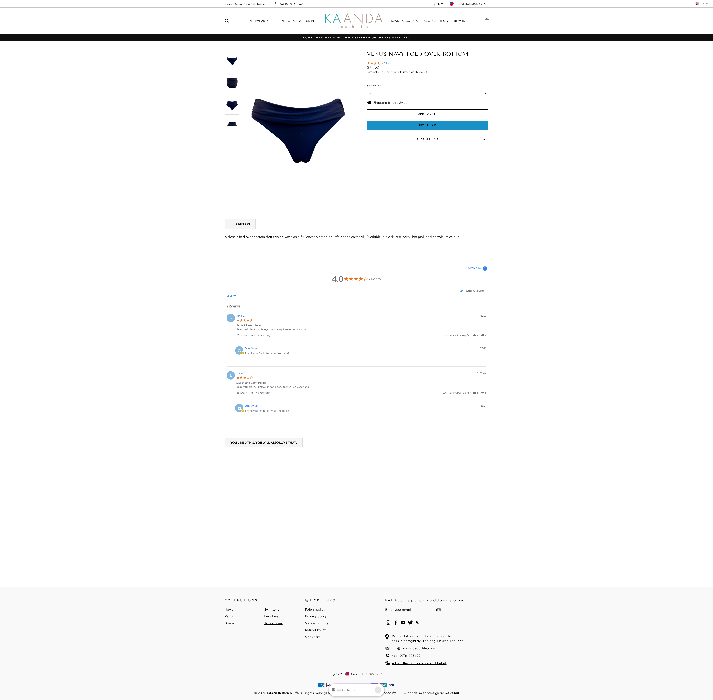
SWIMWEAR (257, 20)
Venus (229, 616)
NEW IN (459, 20)
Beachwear (273, 616)
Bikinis (230, 623)
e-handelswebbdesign (421, 693)
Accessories (273, 623)
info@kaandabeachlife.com (248, 4)
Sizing (311, 20)
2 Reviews (389, 63)
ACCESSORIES (435, 20)
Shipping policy (317, 623)
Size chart (313, 637)
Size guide (428, 139)
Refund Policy (315, 630)
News (229, 609)
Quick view (256, 542)
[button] (243, 335)
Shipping (390, 72)
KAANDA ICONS (403, 20)
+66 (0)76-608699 (292, 4)
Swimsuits (271, 609)
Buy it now (427, 125)
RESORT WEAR (286, 20)
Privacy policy (316, 616)
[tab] (472, 291)
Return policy (315, 609)
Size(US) (375, 85)
